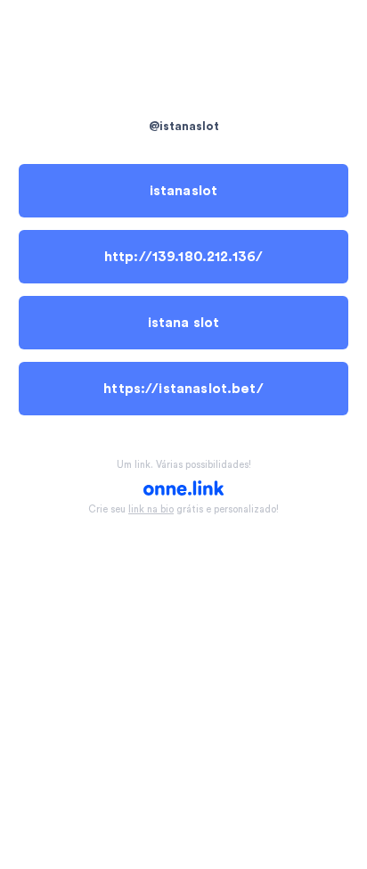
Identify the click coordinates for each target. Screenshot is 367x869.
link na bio (151, 509)
